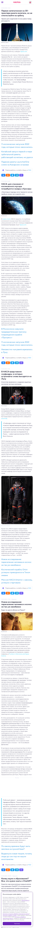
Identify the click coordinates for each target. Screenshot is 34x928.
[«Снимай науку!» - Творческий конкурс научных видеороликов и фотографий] (30, 2)
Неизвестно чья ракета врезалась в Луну (16, 351)
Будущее (14, 599)
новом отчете (7, 219)
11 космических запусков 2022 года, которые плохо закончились (17, 145)
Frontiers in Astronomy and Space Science (15, 655)
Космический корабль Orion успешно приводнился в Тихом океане (15, 572)
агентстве (4, 418)
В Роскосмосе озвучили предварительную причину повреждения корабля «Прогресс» (13, 333)
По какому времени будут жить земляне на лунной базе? (15, 847)
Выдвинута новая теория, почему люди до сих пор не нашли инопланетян (16, 856)
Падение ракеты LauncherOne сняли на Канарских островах (15, 163)
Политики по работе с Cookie (9, 915)
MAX (29, 170)
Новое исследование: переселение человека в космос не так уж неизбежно (16, 562)
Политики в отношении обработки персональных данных (16, 913)
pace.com (24, 51)
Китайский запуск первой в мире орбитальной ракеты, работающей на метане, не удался (17, 154)
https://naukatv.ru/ (25, 900)
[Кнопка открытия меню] (2, 2)
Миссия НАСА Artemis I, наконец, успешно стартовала (16, 581)
